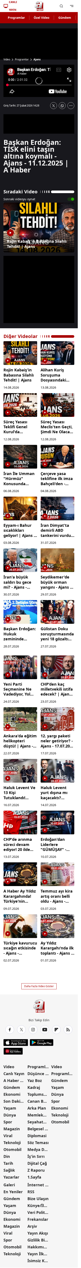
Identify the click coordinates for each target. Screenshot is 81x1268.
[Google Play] (41, 1042)
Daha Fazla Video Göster (39, 986)
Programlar (16, 18)
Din (6, 1156)
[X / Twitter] (21, 1029)
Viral (7, 1135)
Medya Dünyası (39, 1149)
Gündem (64, 18)
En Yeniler (13, 1191)
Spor (7, 1121)
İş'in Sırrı (35, 1156)
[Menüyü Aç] (71, 6)
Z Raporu (36, 1170)
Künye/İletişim (39, 1205)
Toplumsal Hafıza (39, 1094)
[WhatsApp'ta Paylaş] (62, 105)
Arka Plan (36, 1108)
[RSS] (68, 1029)
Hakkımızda (38, 1246)
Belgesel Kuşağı (39, 1128)
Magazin (11, 1128)
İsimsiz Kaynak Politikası (39, 1260)
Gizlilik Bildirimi (39, 1240)
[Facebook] (9, 1029)
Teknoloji (12, 1142)
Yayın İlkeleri (39, 1253)
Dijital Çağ (37, 1163)
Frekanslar (37, 1219)
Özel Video (41, 18)
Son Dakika (14, 1101)
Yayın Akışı (37, 1233)
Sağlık (9, 1170)
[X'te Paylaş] (53, 105)
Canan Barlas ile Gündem (39, 1101)
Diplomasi (36, 1135)
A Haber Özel (15, 1080)
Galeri (9, 1184)
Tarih (8, 1163)
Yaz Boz (34, 1080)
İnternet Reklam (39, 1184)
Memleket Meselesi (39, 1115)
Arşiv (32, 1226)
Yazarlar (11, 1177)
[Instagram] (33, 1029)
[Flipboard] (56, 1029)
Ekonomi (11, 1094)
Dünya (9, 1115)
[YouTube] (44, 1029)
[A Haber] (38, 6)
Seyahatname (39, 1121)
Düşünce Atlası (39, 1073)
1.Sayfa (34, 1177)
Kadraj (33, 1087)
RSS (30, 1191)
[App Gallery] (13, 1051)
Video (6, 59)
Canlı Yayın (13, 1073)
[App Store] (15, 1042)
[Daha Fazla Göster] (70, 105)
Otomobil (12, 1149)
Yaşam (9, 1108)
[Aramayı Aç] (61, 6)
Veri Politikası (39, 1212)
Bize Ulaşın (38, 1198)
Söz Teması (38, 1142)
